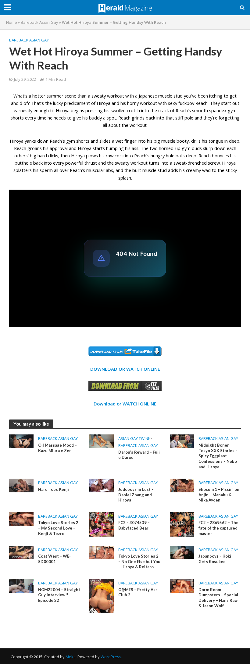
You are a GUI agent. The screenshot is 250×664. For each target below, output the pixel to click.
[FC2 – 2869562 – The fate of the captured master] (182, 523)
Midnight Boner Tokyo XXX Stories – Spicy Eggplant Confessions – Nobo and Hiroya (218, 456)
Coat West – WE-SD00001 (54, 559)
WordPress (111, 656)
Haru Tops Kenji (53, 489)
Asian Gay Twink (134, 438)
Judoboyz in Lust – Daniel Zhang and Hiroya (136, 494)
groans (34, 148)
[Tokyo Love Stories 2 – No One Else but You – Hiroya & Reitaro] (101, 551)
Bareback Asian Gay (39, 22)
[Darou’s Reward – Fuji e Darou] (101, 440)
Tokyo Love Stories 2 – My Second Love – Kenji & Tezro (58, 528)
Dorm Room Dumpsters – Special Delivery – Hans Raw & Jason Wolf (218, 597)
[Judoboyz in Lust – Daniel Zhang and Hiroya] (101, 485)
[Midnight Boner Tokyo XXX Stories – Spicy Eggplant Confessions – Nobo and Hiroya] (182, 440)
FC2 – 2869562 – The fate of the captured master (218, 528)
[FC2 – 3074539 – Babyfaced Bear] (101, 523)
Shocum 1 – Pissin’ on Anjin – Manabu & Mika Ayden (218, 494)
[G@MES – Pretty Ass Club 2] (101, 595)
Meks (71, 656)
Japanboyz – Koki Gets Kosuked (214, 559)
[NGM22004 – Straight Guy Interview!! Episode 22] (21, 585)
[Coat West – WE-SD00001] (21, 551)
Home (11, 22)
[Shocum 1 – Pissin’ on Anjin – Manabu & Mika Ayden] (182, 485)
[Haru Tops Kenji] (21, 485)
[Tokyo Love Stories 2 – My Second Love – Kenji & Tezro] (21, 518)
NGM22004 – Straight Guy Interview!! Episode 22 (59, 595)
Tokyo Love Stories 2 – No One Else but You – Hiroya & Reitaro (139, 561)
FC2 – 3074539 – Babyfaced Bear (134, 525)
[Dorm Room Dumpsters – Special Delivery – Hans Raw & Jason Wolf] (182, 585)
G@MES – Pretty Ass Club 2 (138, 592)
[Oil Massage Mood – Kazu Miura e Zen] (21, 440)
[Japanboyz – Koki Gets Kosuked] (182, 551)
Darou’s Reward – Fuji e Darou (139, 455)
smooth (200, 110)
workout (139, 163)
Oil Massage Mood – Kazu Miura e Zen (57, 448)
